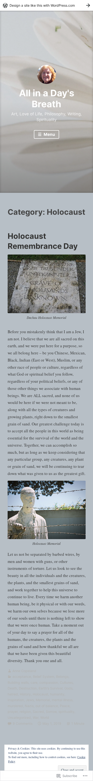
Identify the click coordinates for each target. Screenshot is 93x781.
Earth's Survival (50, 688)
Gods (68, 688)
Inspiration (16, 700)
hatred (13, 694)
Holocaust (40, 694)
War (35, 717)
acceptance (21, 676)
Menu (49, 134)
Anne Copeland (24, 671)
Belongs (62, 676)
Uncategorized (19, 717)
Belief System (43, 676)
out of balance (47, 706)
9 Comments (22, 723)
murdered (15, 706)
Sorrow (51, 712)
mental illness (62, 700)
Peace (65, 706)
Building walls (18, 682)
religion (25, 712)
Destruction (28, 688)
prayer (13, 712)
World (44, 717)
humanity (57, 694)
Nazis (29, 706)
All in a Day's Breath (46, 98)
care (34, 682)
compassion (48, 682)
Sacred (38, 712)
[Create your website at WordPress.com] (46, 5)
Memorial (43, 700)
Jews (30, 700)
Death (12, 688)
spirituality (66, 712)
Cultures (66, 682)
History (25, 694)
